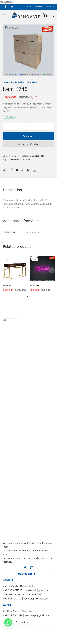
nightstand (14, 159)
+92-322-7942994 (13, 615)
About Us (49, 6)
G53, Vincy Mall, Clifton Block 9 (19, 586)
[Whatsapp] (8, 622)
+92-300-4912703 (12, 590)
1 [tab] (27, 296)
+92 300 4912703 (12, 598)
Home (5, 82)
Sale (29, 6)
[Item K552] (14, 268)
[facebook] (5, 6)
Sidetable (25, 159)
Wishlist (38, 6)
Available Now (18, 82)
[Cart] (45, 15)
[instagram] (12, 6)
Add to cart (28, 136)
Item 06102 (36, 285)
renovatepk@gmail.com (37, 590)
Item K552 (7, 285)
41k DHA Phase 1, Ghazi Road (18, 611)
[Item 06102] (42, 268)
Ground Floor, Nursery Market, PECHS (22, 594)
